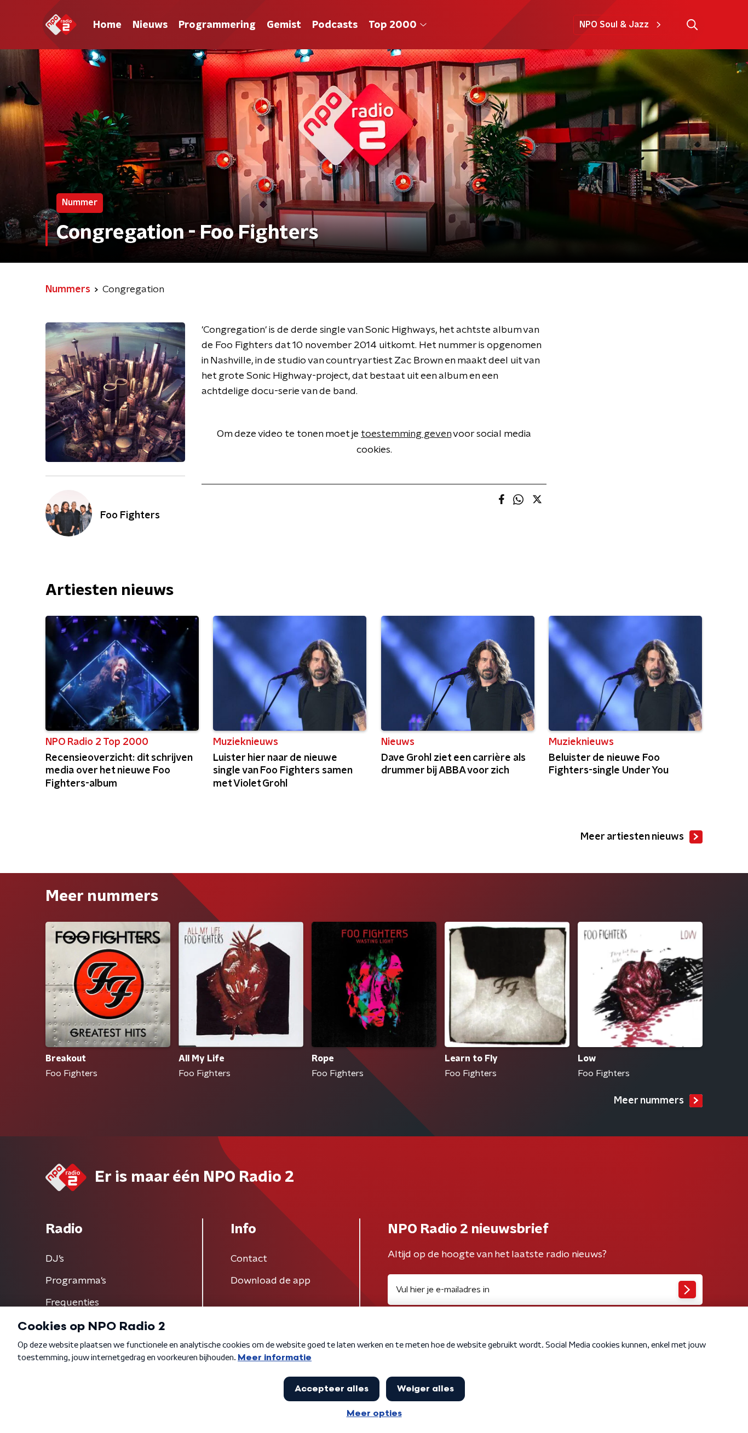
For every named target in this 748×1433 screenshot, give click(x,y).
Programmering (217, 25)
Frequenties (72, 1303)
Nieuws (150, 25)
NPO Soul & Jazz (614, 24)
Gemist (284, 25)
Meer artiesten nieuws (632, 837)
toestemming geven (406, 434)
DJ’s (54, 1259)
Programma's (75, 1281)
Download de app (270, 1281)
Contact (249, 1259)
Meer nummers (649, 1101)
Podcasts (335, 25)
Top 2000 (393, 25)
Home (107, 25)
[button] (692, 25)
